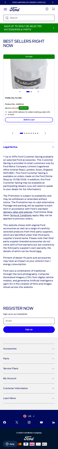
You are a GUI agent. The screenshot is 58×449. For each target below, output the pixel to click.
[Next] (52, 2)
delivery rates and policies (17, 212)
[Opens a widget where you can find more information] (10, 444)
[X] (17, 422)
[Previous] (5, 2)
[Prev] (13, 133)
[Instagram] (29, 422)
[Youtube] (41, 422)
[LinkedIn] (53, 422)
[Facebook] (4, 422)
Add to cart (29, 119)
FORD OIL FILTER (13, 98)
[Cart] (53, 8)
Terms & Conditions (21, 215)
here (38, 251)
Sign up (29, 329)
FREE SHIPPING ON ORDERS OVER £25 (28, 2)
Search (14, 18)
